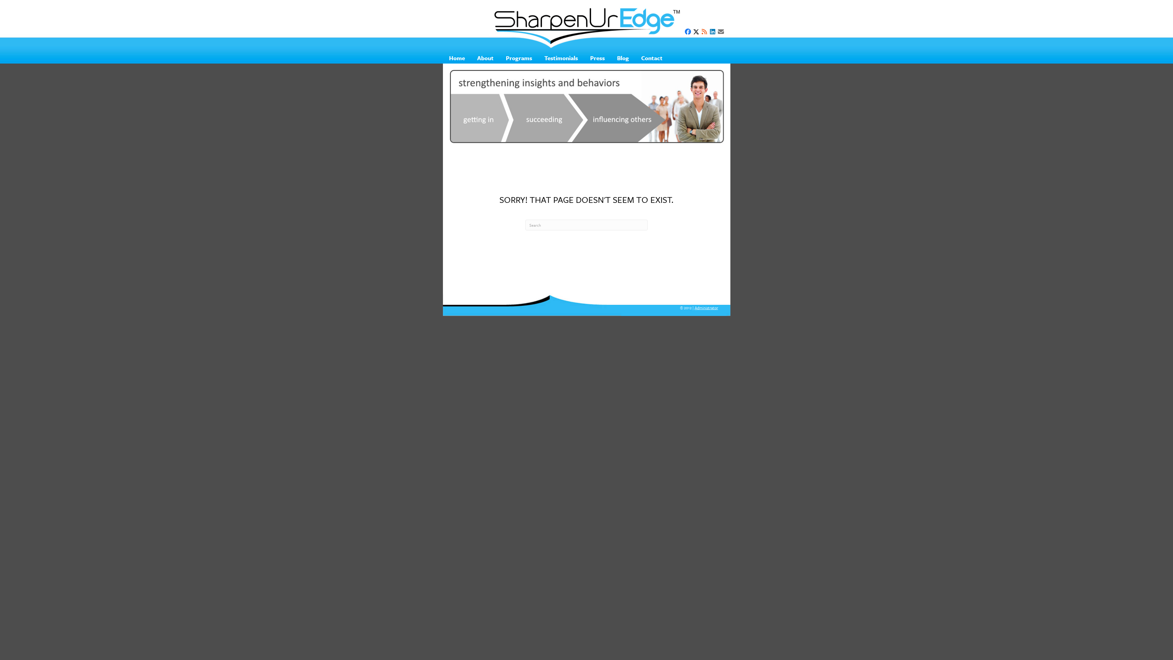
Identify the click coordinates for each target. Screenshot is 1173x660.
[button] (688, 31)
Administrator (706, 308)
